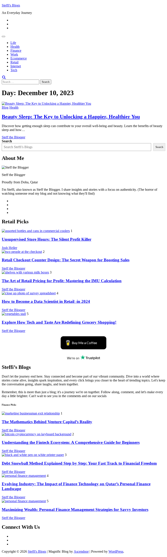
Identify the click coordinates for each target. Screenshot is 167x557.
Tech (13, 70)
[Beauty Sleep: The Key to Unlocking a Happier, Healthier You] (46, 103)
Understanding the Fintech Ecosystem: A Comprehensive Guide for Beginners (71, 442)
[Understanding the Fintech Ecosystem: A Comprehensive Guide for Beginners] (36, 434)
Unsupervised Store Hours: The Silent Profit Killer (46, 239)
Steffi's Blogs (11, 5)
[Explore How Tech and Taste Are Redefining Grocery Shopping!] (14, 314)
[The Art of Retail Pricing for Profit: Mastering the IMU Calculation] (25, 272)
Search (7, 141)
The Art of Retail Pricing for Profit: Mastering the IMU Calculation (62, 280)
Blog (5, 107)
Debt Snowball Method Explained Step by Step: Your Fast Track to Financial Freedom (79, 463)
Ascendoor (81, 551)
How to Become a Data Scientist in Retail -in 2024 (46, 301)
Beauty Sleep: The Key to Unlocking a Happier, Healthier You (71, 116)
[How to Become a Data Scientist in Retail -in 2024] (29, 293)
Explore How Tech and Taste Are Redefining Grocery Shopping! (59, 322)
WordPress (116, 551)
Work (14, 54)
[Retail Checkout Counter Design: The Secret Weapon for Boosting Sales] (22, 252)
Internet (15, 66)
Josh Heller (9, 248)
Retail (14, 62)
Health (15, 46)
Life (13, 43)
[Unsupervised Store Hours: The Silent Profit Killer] (36, 231)
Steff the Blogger (13, 137)
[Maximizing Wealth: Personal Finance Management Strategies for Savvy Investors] (24, 501)
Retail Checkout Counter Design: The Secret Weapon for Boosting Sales (65, 260)
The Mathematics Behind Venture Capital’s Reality (47, 421)
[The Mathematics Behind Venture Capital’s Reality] (31, 413)
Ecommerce (18, 58)
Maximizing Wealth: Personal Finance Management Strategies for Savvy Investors (75, 509)
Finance (15, 50)
